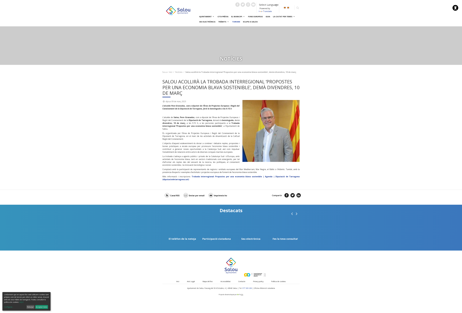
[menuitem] (284, 7)
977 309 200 (247, 288)
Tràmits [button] (222, 21)
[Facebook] (286, 195)
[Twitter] (292, 195)
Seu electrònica (207, 21)
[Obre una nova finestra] (237, 4)
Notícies (179, 72)
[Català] (285, 7)
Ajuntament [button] (205, 16)
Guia (268, 16)
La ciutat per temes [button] (283, 16)
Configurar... (8, 307)
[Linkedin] (298, 195)
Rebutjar (30, 307)
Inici (170, 72)
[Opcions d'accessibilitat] (455, 8)
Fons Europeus (255, 16)
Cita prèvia (223, 16)
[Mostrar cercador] (297, 8)
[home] (178, 10)
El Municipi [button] (237, 16)
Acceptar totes (41, 307)
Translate (267, 11)
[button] (292, 214)
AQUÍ (21, 302)
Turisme (236, 21)
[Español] (288, 7)
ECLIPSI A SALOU (250, 21)
